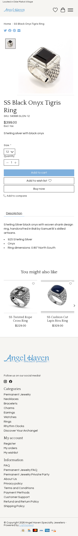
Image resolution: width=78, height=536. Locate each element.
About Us (10, 478)
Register (10, 443)
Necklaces (11, 398)
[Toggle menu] (70, 10)
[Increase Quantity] (15, 162)
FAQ (7, 465)
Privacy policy (13, 483)
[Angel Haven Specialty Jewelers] (14, 10)
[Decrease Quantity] (7, 162)
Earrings (9, 412)
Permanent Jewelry (17, 394)
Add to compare (17, 196)
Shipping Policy (14, 506)
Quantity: (9, 156)
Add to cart (39, 172)
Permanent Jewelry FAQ (20, 469)
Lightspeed (26, 525)
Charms (9, 408)
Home (7, 24)
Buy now (39, 188)
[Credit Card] (29, 530)
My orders (10, 448)
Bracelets (10, 403)
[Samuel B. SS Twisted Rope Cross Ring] (20, 296)
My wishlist (11, 452)
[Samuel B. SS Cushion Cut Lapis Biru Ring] (57, 296)
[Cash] (23, 530)
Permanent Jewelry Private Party (26, 474)
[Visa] (41, 530)
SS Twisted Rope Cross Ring (20, 318)
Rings (7, 421)
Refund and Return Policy (21, 501)
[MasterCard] (35, 530)
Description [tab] (14, 213)
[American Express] (47, 530)
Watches (10, 417)
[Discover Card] (53, 530)
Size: (7, 145)
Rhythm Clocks (14, 426)
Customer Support (17, 497)
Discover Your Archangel (21, 430)
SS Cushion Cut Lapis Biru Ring (57, 318)
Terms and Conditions (19, 488)
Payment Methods (17, 492)
